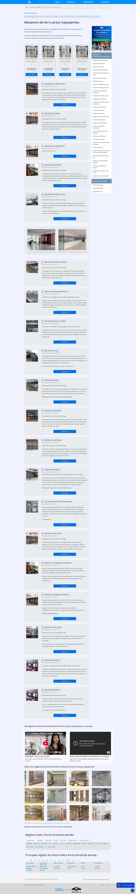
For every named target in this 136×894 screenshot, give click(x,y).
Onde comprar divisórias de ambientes (101, 103)
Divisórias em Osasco (99, 120)
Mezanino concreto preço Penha (92, 16)
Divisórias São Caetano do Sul (100, 156)
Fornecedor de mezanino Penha (45, 16)
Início (84, 879)
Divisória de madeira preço (101, 84)
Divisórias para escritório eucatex (100, 132)
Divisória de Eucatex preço (100, 96)
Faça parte (105, 2)
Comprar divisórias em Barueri (99, 167)
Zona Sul (56, 840)
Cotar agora (31, 74)
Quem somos (88, 2)
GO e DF (68, 860)
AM (73, 860)
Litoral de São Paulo (84, 840)
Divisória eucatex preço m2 (101, 87)
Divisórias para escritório (100, 60)
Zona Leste (63, 840)
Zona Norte (40, 840)
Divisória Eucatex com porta (101, 116)
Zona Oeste (48, 840)
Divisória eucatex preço (100, 78)
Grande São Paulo (72, 840)
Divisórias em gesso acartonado (99, 127)
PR (43, 860)
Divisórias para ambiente (100, 70)
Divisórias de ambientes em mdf (101, 74)
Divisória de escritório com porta (101, 172)
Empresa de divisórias (99, 107)
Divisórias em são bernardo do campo (101, 143)
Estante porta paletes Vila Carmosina (62, 16)
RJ (27, 860)
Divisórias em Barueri (99, 136)
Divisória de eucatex (99, 63)
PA (77, 860)
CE (62, 860)
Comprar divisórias (98, 110)
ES (35, 860)
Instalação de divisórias (100, 99)
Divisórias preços (98, 81)
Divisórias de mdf (98, 67)
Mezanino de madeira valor (31, 16)
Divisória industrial (98, 113)
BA (59, 860)
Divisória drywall (98, 188)
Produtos (71, 2)
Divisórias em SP (98, 147)
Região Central (31, 840)
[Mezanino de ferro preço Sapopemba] (32, 51)
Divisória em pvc (98, 191)
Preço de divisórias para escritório (100, 91)
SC (47, 860)
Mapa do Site (105, 879)
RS (51, 860)
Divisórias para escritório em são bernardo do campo (101, 151)
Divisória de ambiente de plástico (100, 161)
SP (39, 860)
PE (55, 860)
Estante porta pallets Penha (78, 16)
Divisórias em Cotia (98, 139)
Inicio (57, 2)
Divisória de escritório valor (101, 176)
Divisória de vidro (98, 185)
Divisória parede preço (99, 123)
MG (31, 860)
